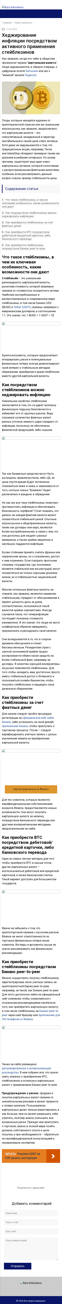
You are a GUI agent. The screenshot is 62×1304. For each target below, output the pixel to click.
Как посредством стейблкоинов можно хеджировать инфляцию (29, 214)
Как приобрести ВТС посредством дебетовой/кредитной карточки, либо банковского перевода (26, 235)
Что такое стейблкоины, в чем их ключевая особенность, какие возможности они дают (30, 203)
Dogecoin (30, 75)
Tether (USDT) (22, 307)
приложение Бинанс (15, 726)
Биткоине (32, 71)
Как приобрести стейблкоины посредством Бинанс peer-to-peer (23, 246)
